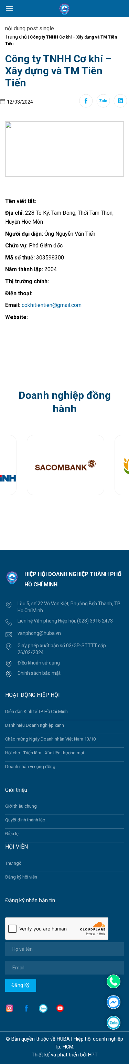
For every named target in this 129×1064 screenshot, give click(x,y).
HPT (93, 1055)
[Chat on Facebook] (113, 1001)
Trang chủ (16, 37)
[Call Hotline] (113, 981)
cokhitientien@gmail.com (52, 305)
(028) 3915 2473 (95, 621)
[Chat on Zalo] (113, 1022)
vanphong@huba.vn (39, 633)
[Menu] (9, 8)
